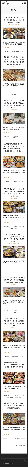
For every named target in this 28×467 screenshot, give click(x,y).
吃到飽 (16, 397)
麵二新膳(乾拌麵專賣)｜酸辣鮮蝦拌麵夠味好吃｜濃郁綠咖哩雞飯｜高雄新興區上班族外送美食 (14, 280)
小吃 (12, 181)
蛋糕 (14, 137)
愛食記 (17, 51)
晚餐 (15, 94)
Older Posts (20, 445)
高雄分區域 (7, 51)
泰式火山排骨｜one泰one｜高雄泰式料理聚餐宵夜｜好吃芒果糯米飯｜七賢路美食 (14, 20)
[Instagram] (26, 461)
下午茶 (12, 136)
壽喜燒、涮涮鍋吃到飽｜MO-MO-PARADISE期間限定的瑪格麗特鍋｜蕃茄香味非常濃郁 (14, 364)
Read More (6, 47)
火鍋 (20, 226)
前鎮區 (16, 395)
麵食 (10, 182)
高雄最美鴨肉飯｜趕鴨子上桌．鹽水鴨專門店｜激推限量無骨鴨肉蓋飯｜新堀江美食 (14, 405)
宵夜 (12, 92)
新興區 (13, 51)
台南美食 (15, 182)
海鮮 (19, 181)
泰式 (22, 51)
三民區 (12, 226)
